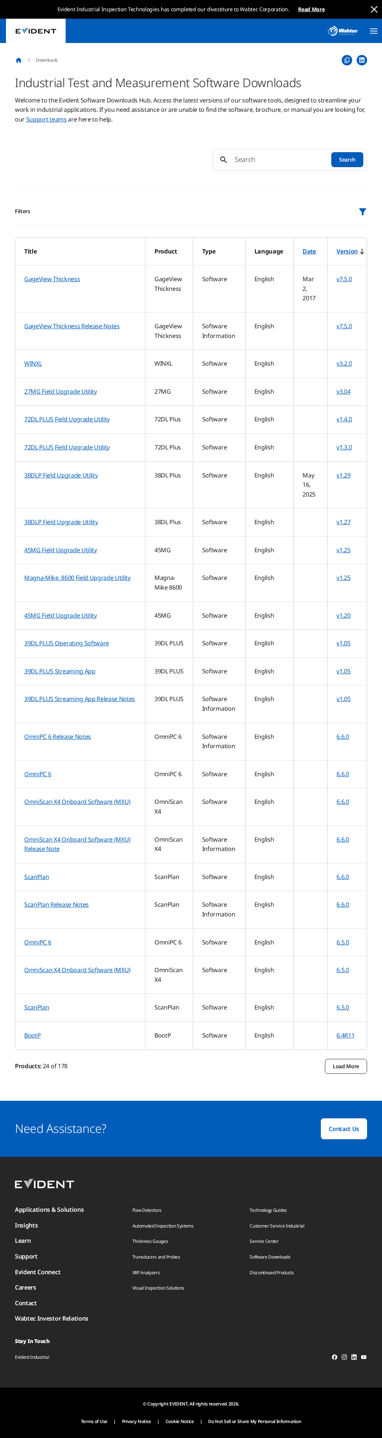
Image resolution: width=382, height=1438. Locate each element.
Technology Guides (268, 1210)
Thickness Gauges (150, 1241)
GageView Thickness (52, 279)
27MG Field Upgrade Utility (60, 391)
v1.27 (343, 522)
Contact (26, 1303)
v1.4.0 (344, 419)
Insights (26, 1225)
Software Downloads (270, 1257)
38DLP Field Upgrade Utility (61, 475)
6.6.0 (342, 736)
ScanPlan (36, 877)
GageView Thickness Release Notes (72, 326)
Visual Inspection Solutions (158, 1288)
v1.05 (343, 643)
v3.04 (343, 391)
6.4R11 (345, 1035)
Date (309, 251)
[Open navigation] (374, 31)
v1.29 (343, 475)
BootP (32, 1035)
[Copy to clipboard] (347, 60)
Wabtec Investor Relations (51, 1318)
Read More (311, 9)
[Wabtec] (343, 31)
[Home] (18, 60)
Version (347, 251)
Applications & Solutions (49, 1209)
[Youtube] (363, 1358)
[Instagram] (344, 1358)
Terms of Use (94, 1421)
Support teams (46, 119)
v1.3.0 (344, 447)
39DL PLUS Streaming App (60, 671)
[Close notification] (374, 9)
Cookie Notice (180, 1421)
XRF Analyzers (146, 1272)
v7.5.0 (344, 279)
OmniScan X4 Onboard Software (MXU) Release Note (77, 844)
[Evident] (36, 31)
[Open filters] (362, 211)
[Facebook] (334, 1358)
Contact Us (344, 1129)
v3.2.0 (344, 363)
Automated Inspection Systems (163, 1226)
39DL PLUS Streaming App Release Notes (79, 699)
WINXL (33, 363)
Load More (346, 1066)
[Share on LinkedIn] (362, 60)
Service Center (264, 1241)
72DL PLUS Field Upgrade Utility (67, 419)
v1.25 (343, 550)
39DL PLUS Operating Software (66, 643)
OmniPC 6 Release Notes (57, 736)
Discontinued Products (272, 1272)
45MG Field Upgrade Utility (60, 550)
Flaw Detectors (147, 1210)
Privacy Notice (136, 1421)
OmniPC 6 (37, 774)
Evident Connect (37, 1272)
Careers (25, 1287)
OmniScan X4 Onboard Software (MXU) (77, 802)
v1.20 (343, 615)
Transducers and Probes (156, 1257)
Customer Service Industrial (277, 1226)
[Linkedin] (354, 1358)
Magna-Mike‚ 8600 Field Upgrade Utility (77, 578)
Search (347, 159)
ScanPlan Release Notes (56, 904)
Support (26, 1256)
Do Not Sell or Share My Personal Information (254, 1421)
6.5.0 (342, 942)
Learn (23, 1240)
